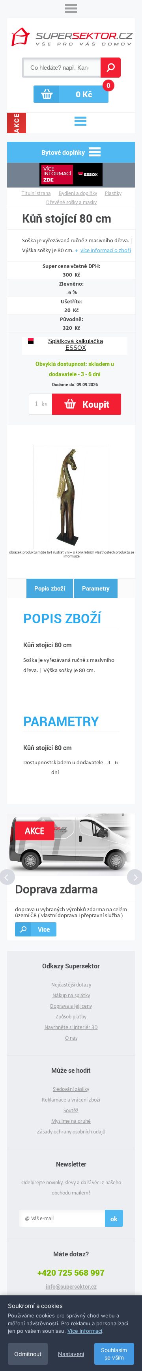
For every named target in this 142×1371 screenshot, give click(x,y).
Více (44, 929)
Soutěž (71, 1110)
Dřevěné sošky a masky (71, 202)
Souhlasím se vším (114, 1354)
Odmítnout (27, 1354)
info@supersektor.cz (71, 1286)
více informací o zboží (105, 250)
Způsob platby (71, 1016)
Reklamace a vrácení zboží (71, 1099)
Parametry (96, 588)
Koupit (95, 404)
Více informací (84, 1331)
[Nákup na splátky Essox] (71, 175)
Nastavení (71, 1354)
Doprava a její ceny (71, 1006)
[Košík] (71, 94)
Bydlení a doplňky (78, 193)
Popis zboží (49, 588)
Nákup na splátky (71, 995)
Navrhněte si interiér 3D (71, 1027)
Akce (17, 123)
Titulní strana (36, 193)
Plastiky (113, 193)
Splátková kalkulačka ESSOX (75, 344)
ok (114, 1219)
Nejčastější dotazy (71, 984)
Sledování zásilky (71, 1089)
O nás (71, 1038)
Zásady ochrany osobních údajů (71, 1131)
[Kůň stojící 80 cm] (71, 547)
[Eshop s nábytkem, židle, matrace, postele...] (72, 37)
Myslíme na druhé (71, 1121)
